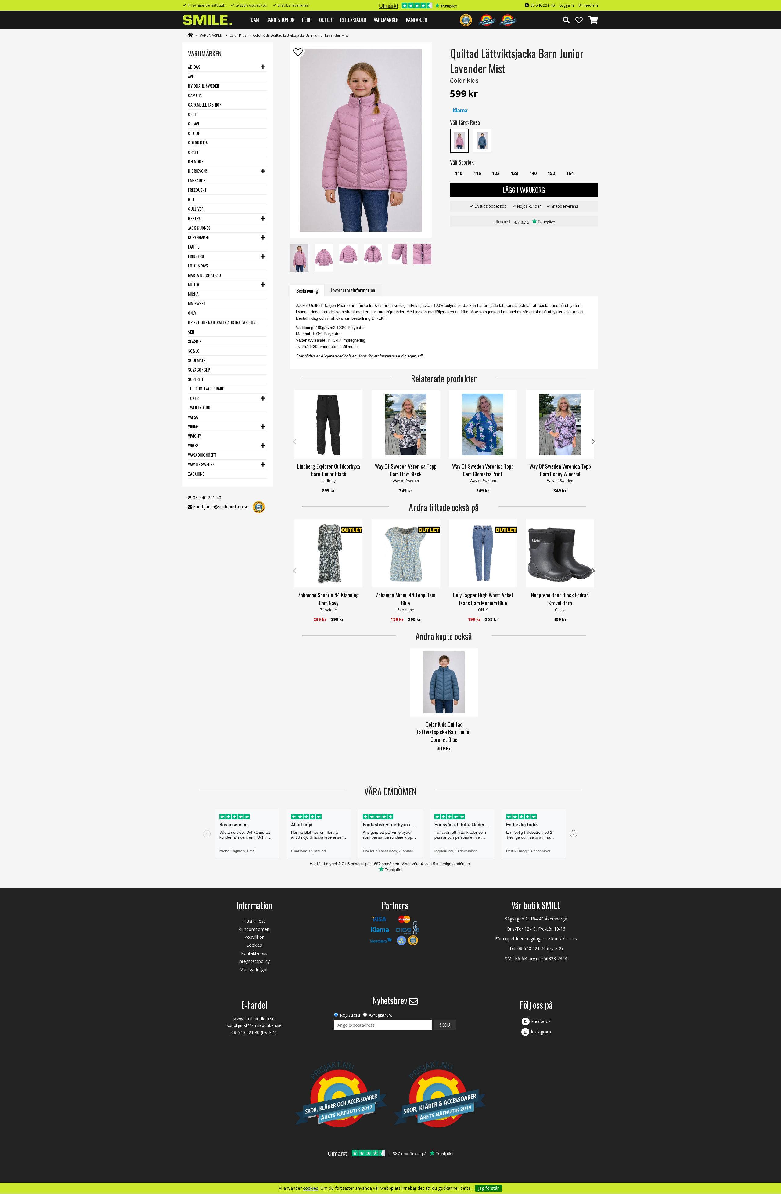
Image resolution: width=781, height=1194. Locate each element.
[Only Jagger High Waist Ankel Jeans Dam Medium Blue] (483, 553)
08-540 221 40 (542, 5)
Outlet (326, 20)
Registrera (350, 1015)
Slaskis (194, 341)
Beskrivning (307, 290)
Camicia (195, 95)
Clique (194, 133)
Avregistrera (381, 1015)
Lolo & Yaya (198, 265)
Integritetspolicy (254, 961)
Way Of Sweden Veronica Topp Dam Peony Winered (560, 470)
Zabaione (196, 473)
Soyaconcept (200, 369)
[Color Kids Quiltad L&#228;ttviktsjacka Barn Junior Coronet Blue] (482, 140)
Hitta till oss (254, 921)
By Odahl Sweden (203, 85)
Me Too (194, 284)
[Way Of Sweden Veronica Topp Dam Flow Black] (406, 424)
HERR (307, 20)
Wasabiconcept (202, 455)
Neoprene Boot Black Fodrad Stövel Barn (560, 599)
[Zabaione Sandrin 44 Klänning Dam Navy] (328, 553)
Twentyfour (199, 407)
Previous (294, 442)
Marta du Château (204, 275)
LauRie (193, 246)
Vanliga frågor (254, 969)
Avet (192, 76)
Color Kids (237, 35)
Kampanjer (416, 20)
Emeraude (196, 180)
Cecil (192, 114)
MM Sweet (196, 303)
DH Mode (195, 161)
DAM (255, 20)
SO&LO (194, 350)
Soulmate (196, 360)
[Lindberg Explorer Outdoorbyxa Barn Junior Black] (328, 424)
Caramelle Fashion (204, 104)
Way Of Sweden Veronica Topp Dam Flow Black (406, 470)
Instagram (541, 1032)
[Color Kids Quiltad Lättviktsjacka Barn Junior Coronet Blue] (444, 682)
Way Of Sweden (201, 464)
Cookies (254, 945)
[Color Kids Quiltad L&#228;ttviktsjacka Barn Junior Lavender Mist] (459, 140)
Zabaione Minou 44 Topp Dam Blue (405, 599)
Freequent (197, 190)
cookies (310, 1188)
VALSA (193, 417)
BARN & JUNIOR (280, 20)
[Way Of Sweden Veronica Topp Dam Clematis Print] (483, 424)
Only (192, 313)
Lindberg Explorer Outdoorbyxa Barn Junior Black (328, 470)
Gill (191, 199)
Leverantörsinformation (353, 290)
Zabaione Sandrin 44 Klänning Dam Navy (328, 599)
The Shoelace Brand (206, 388)
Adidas (194, 67)
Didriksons (198, 171)
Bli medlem (588, 5)
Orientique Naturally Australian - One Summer (223, 322)
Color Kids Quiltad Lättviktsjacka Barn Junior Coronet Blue (444, 731)
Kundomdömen (254, 929)
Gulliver (195, 208)
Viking (193, 426)
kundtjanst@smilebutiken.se (220, 507)
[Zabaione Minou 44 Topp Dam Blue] (406, 553)
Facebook (541, 1021)
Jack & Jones (199, 227)
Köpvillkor (254, 937)
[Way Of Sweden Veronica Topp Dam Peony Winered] (560, 424)
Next (593, 442)
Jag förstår (488, 1188)
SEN (191, 331)
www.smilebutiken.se (254, 1019)
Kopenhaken (198, 237)
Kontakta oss (254, 953)
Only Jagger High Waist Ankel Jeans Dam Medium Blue (483, 599)
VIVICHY (194, 436)
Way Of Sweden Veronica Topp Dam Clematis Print (483, 470)
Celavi (193, 123)
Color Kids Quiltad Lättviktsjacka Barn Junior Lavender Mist (300, 35)
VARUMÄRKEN (386, 20)
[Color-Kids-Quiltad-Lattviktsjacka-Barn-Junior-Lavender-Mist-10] (361, 140)
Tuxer (193, 398)
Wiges (193, 445)
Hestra (194, 218)
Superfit (195, 379)
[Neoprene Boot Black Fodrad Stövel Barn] (560, 553)
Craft (193, 152)
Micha (193, 294)
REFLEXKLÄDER (353, 20)
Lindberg (196, 256)
